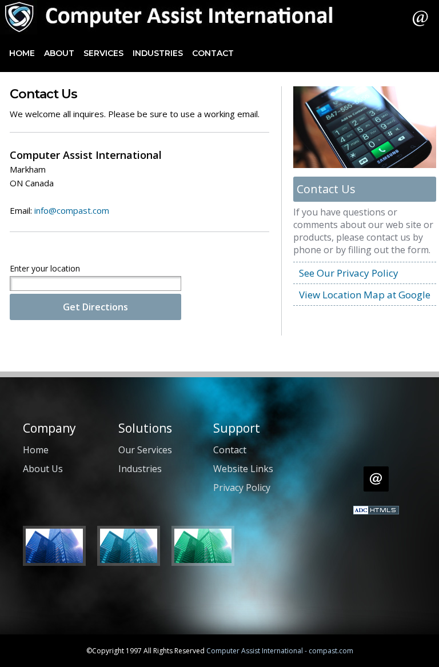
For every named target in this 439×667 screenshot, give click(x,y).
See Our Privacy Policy (348, 272)
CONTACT (213, 53)
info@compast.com (71, 210)
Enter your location (45, 268)
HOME (22, 53)
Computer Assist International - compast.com (279, 651)
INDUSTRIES (158, 53)
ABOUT (59, 53)
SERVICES (103, 53)
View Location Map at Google (364, 294)
